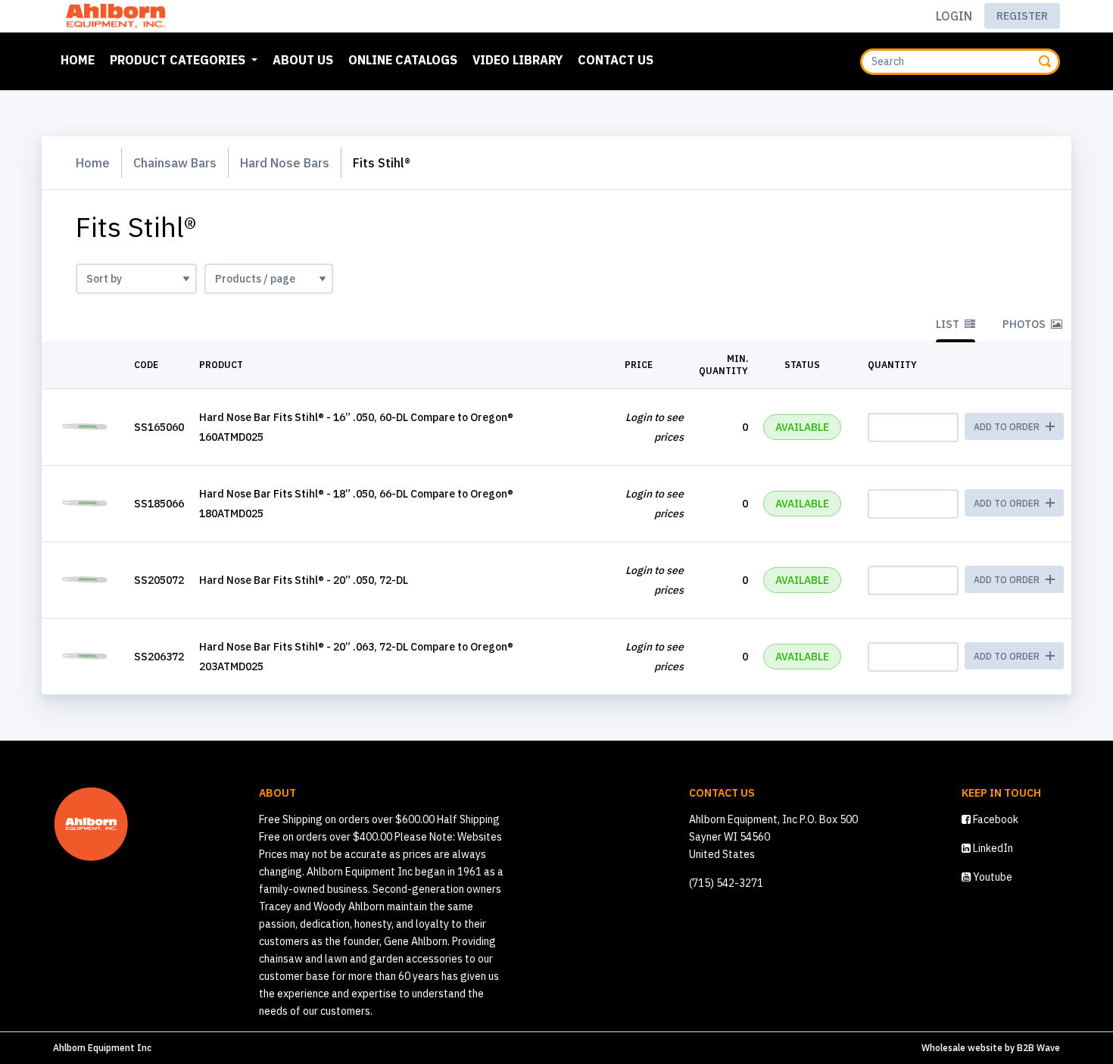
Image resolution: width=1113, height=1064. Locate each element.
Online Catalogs (402, 59)
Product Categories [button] (179, 59)
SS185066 (159, 503)
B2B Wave (1038, 1047)
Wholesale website (961, 1047)
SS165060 (159, 427)
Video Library (517, 59)
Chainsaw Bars (175, 162)
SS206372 (159, 656)
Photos (1025, 324)
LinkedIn (992, 848)
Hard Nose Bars (284, 162)
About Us (303, 59)
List (949, 324)
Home (81, 59)
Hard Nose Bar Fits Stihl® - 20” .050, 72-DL (303, 580)
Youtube (991, 877)
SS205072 (159, 580)
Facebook (994, 819)
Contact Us (615, 59)
